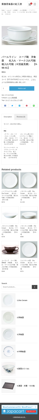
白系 (21, 100)
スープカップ (14, 100)
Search (4, 283)
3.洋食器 (15, 10)
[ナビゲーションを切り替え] (34, 4)
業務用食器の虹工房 (12, 4)
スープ (7, 100)
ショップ (9, 10)
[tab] (8, 117)
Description (8, 117)
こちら (33, 79)
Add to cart (22, 88)
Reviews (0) (21, 117)
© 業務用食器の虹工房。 (19, 417)
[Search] (34, 287)
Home (3, 10)
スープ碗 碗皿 (23, 10)
